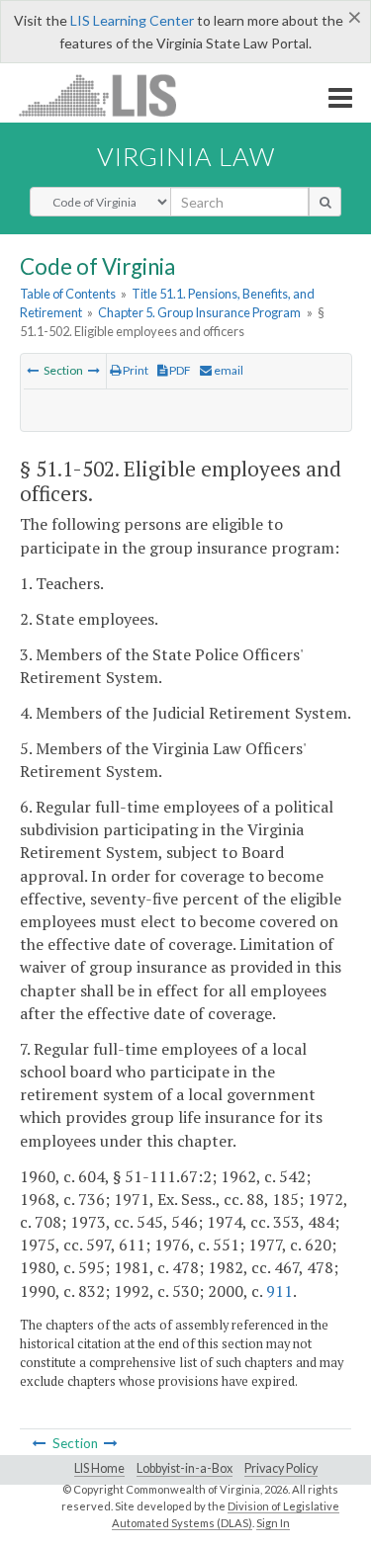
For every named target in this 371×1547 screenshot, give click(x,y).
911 (279, 1291)
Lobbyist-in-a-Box (184, 1468)
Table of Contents (68, 293)
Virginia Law (186, 156)
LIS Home (99, 1468)
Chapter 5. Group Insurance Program (199, 312)
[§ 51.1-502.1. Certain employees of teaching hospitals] (94, 370)
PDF (179, 370)
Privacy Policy (281, 1468)
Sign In (273, 1522)
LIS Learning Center (132, 20)
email (227, 370)
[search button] (325, 201)
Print (134, 370)
